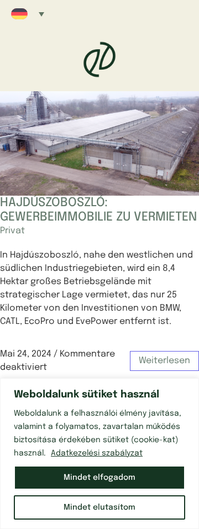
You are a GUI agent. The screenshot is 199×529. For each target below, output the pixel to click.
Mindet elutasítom (99, 507)
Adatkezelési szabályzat (97, 453)
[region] (99, 453)
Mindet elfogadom (99, 477)
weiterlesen (164, 360)
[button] (28, 14)
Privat (12, 230)
